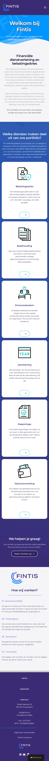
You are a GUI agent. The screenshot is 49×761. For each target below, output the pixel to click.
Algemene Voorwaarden (24, 732)
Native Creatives (24, 737)
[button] (45, 7)
